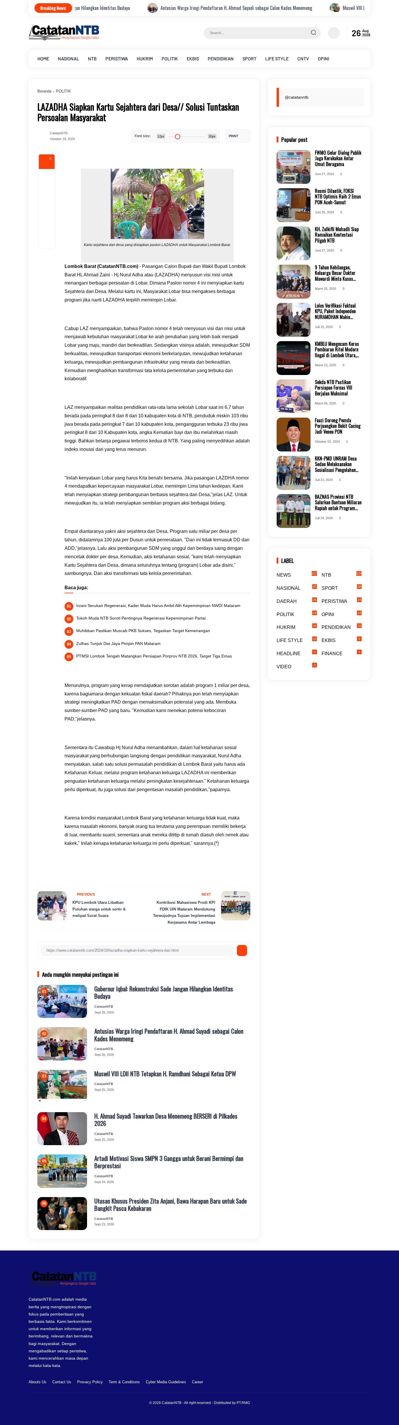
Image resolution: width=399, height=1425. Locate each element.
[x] (47, 192)
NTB (92, 58)
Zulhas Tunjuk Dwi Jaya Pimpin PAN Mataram (118, 643)
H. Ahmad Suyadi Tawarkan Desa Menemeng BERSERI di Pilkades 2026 (165, 1119)
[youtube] (366, 1383)
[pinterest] (47, 240)
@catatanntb (296, 97)
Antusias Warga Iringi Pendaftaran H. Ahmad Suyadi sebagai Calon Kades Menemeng (181, 8)
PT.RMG (243, 1403)
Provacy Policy (90, 1382)
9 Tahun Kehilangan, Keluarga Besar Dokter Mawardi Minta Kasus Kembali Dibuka (335, 273)
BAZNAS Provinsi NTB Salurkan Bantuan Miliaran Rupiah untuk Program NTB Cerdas (338, 502)
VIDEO (296, 666)
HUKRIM (145, 58)
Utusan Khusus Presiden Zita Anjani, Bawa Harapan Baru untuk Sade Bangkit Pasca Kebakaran (170, 1204)
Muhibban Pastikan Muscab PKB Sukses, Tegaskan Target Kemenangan (143, 630)
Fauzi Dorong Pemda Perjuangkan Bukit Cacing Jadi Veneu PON (337, 426)
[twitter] (339, 1383)
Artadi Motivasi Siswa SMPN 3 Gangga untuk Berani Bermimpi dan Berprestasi (168, 1161)
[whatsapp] (47, 224)
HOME (43, 58)
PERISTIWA (116, 58)
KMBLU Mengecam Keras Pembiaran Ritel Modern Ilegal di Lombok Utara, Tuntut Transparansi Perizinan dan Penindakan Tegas (337, 349)
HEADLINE (296, 653)
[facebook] (47, 177)
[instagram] (348, 1383)
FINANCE (341, 653)
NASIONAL (68, 58)
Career (197, 1382)
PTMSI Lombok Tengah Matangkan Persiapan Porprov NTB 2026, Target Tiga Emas (154, 656)
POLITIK (170, 58)
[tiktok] (357, 1383)
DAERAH (296, 601)
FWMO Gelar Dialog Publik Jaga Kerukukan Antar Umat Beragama (338, 158)
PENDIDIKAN (221, 58)
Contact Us (61, 1382)
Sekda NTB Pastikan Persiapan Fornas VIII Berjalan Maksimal (333, 387)
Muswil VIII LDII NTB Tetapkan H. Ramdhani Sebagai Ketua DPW (165, 1073)
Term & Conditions (124, 1382)
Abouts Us (37, 1382)
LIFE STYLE (277, 58)
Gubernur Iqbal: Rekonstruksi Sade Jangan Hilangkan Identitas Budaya (163, 992)
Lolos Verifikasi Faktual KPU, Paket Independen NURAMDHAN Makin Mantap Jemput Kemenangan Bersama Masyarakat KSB (335, 311)
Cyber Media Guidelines (166, 1382)
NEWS (297, 575)
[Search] (313, 33)
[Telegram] (47, 208)
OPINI (323, 58)
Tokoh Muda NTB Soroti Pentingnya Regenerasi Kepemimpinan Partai (141, 618)
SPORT (249, 58)
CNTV (303, 58)
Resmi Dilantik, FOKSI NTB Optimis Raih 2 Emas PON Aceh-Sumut (338, 196)
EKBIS (193, 58)
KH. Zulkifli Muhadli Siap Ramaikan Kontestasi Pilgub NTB (337, 234)
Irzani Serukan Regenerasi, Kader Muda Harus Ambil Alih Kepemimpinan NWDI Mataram (158, 605)
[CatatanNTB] (64, 38)
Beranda (44, 91)
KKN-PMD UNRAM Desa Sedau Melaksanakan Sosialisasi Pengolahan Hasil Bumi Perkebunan (336, 464)
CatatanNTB (171, 1403)
